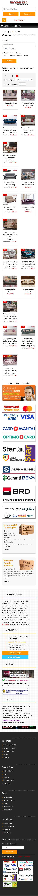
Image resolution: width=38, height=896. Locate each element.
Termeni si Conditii (10, 748)
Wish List (6, 830)
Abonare (9, 852)
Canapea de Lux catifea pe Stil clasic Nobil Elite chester (28, 264)
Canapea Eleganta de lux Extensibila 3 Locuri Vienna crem (10, 341)
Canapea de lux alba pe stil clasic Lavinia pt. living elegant (10, 264)
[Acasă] (19, 4)
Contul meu (7, 823)
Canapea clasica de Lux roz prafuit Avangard (10, 157)
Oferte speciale (8, 807)
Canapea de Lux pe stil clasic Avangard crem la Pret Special (10, 316)
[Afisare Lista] (20, 76)
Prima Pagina (6, 32)
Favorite (27, 14)
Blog (5, 774)
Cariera (6, 758)
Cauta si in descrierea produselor (16, 56)
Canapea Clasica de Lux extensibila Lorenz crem (28, 130)
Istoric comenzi (8, 827)
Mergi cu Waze (13, 657)
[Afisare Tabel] (17, 76)
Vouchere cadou (9, 800)
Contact (6, 777)
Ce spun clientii (8, 780)
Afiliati (5, 803)
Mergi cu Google (14, 653)
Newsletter (7, 833)
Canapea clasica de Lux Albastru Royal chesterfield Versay (10, 130)
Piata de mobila (8, 751)
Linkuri (5, 754)
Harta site (6, 784)
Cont (11, 14)
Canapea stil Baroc (10, 103)
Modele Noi (7, 810)
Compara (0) (9, 76)
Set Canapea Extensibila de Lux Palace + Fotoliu (10, 370)
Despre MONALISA (10, 745)
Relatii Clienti (8, 771)
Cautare (17, 32)
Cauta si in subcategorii (12, 53)
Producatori (7, 797)
